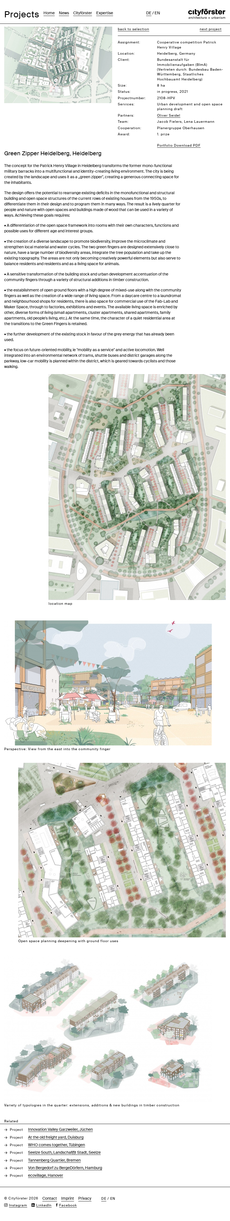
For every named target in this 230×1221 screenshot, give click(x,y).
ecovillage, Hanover (45, 1175)
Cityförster (82, 13)
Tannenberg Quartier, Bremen (54, 1160)
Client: (124, 60)
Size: (122, 85)
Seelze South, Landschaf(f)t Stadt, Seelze (64, 1152)
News (64, 13)
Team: (123, 122)
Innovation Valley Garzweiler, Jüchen (60, 1129)
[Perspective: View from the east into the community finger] (108, 623)
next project (211, 29)
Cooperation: (129, 128)
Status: (124, 92)
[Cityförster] (206, 12)
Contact (49, 1198)
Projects (21, 14)
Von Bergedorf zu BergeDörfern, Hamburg (65, 1168)
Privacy (84, 1198)
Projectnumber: (132, 98)
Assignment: (129, 42)
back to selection (133, 29)
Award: (124, 134)
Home (49, 13)
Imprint (67, 1198)
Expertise (104, 13)
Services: (126, 104)
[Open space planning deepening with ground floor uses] (122, 765)
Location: (126, 53)
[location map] (137, 377)
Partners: (126, 115)
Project (16, 1130)
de (148, 13)
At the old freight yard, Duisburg (56, 1137)
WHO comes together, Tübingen (56, 1145)
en (157, 13)
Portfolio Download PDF (179, 145)
